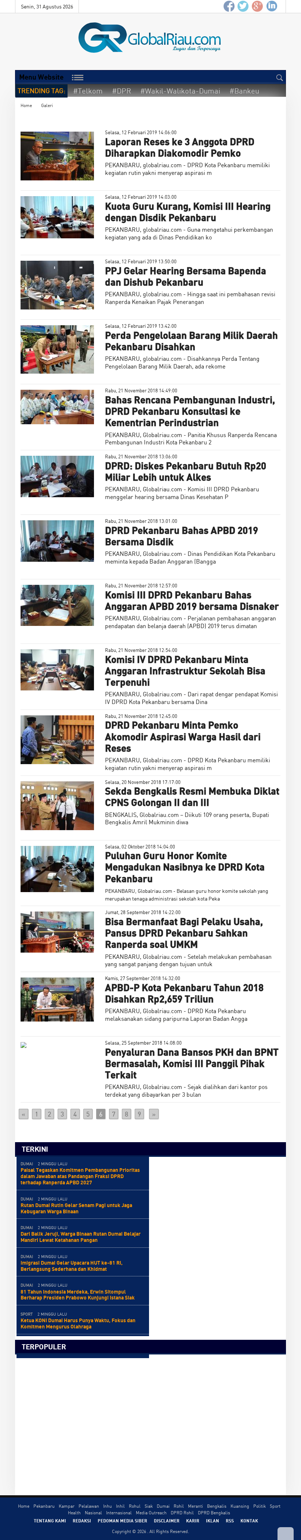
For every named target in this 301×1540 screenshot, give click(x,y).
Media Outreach (151, 1512)
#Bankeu (244, 90)
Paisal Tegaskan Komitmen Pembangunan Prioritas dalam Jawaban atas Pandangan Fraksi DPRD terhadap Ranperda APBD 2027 (80, 1176)
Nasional (93, 1512)
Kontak (249, 1520)
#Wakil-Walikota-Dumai (180, 90)
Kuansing (240, 1506)
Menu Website (41, 77)
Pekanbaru (44, 1506)
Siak (149, 1506)
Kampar (67, 1506)
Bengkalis (216, 1506)
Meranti (195, 1506)
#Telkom (88, 90)
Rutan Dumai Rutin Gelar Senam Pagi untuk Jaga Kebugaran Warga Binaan (76, 1208)
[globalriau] (229, 6)
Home (26, 105)
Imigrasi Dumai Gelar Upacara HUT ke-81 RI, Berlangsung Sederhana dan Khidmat (72, 1266)
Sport (275, 1506)
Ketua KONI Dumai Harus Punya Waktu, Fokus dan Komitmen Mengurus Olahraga (78, 1323)
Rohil (179, 1506)
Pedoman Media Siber (122, 1520)
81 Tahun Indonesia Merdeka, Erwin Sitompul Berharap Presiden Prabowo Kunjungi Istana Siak (78, 1294)
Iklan (212, 1520)
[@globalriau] (243, 6)
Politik (259, 1506)
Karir (192, 1520)
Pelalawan (89, 1506)
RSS (230, 1520)
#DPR (121, 90)
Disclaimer (166, 1520)
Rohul (135, 1506)
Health (74, 1512)
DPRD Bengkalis (214, 1512)
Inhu (107, 1506)
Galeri (47, 105)
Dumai (163, 1506)
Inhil (120, 1506)
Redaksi (82, 1520)
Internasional (119, 1512)
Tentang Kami (50, 1520)
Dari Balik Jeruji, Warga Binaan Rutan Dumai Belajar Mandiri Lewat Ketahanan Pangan (81, 1237)
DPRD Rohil (182, 1512)
